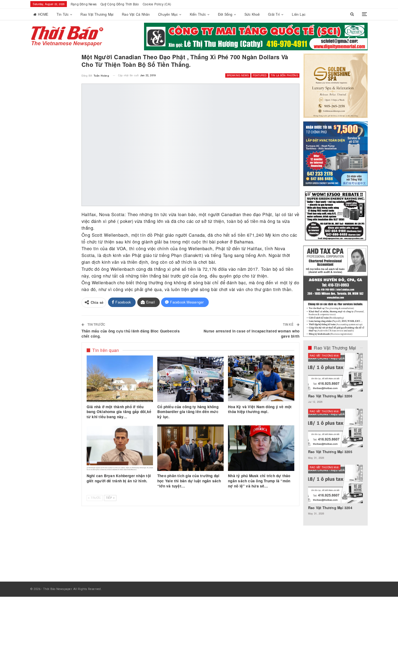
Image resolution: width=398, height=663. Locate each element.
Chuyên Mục (168, 14)
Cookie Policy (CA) (157, 4)
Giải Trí (274, 14)
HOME (43, 14)
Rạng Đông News (84, 4)
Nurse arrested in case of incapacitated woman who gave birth (251, 333)
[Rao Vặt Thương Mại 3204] (335, 484)
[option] (335, 437)
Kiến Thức (198, 14)
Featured (260, 75)
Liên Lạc (298, 14)
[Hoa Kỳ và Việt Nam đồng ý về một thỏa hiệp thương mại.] (261, 378)
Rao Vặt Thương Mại (96, 14)
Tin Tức (63, 14)
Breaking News (238, 75)
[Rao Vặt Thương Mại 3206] (335, 372)
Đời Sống (225, 14)
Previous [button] (348, 40)
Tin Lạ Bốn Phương (284, 75)
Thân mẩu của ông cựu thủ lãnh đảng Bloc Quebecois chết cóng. (130, 333)
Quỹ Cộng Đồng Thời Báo (119, 4)
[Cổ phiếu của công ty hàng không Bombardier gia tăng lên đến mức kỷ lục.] (190, 378)
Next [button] (357, 40)
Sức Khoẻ (252, 14)
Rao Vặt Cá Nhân (136, 14)
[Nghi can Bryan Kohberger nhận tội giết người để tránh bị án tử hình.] (120, 447)
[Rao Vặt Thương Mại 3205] (335, 428)
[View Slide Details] (196, 36)
